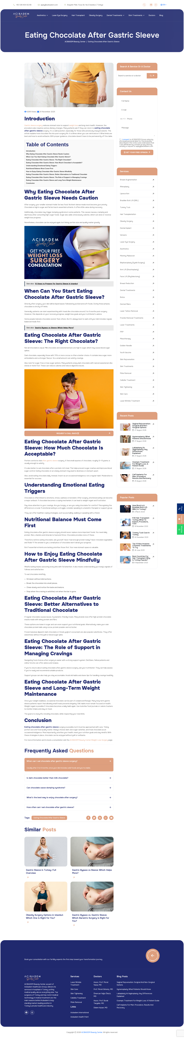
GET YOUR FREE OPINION (136, 152)
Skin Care (124, 394)
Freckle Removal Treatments (131, 318)
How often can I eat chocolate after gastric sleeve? (50, 807)
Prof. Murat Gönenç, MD (103, 989)
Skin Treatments (135, 15)
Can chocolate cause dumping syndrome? (46, 788)
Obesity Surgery (95, 15)
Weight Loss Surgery (99, 740)
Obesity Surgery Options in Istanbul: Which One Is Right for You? (44, 916)
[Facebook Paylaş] (88, 818)
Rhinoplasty (124, 187)
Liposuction (124, 193)
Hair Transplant (78, 15)
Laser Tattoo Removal (129, 311)
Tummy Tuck (125, 207)
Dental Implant (125, 228)
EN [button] (164, 5)
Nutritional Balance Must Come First (39, 168)
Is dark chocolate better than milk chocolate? (47, 778)
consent (126, 139)
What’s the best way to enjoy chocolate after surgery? (52, 797)
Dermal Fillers (125, 304)
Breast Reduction (127, 283)
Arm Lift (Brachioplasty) (129, 269)
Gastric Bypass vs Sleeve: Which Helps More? (92, 871)
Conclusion (30, 183)
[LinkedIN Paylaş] (100, 818)
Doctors (152, 15)
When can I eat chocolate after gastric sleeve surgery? (52, 761)
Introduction (30, 151)
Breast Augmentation (128, 180)
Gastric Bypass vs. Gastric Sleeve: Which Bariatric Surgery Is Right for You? (90, 918)
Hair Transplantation (128, 214)
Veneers (123, 235)
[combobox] (122, 119)
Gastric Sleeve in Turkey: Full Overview (41, 871)
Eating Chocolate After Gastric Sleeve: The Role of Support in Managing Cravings (56, 177)
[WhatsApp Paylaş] (106, 818)
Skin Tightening (126, 387)
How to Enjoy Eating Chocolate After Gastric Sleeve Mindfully (49, 171)
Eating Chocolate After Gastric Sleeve (49, 818)
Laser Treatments (127, 325)
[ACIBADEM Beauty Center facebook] (151, 4)
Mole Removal (125, 373)
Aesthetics (41, 15)
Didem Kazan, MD (100, 1008)
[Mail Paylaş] (111, 818)
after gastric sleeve (50, 461)
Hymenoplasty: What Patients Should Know (134, 989)
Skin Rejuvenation (127, 359)
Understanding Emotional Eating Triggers (41, 165)
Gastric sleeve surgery (33, 125)
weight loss (73, 125)
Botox (122, 297)
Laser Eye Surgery (59, 15)
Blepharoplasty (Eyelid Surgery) (132, 263)
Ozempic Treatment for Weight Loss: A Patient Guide (138, 1001)
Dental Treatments (114, 15)
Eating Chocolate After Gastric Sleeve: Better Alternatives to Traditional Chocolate (56, 174)
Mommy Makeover (127, 256)
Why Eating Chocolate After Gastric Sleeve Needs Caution (47, 154)
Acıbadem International (79, 1012)
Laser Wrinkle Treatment (130, 401)
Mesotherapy (125, 339)
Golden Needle (126, 345)
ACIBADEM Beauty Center (75, 42)
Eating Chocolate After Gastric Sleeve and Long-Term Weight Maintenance (53, 180)
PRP (122, 332)
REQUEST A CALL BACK (67, 433)
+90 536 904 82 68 (23, 5)
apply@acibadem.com (49, 5)
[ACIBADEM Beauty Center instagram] (155, 4)
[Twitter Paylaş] (94, 818)
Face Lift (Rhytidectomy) (130, 276)
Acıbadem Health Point (79, 1017)
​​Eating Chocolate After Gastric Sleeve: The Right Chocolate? (48, 160)
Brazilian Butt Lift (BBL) (129, 200)
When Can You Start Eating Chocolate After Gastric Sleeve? (48, 157)
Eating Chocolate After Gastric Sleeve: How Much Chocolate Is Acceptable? (54, 163)
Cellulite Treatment (127, 380)
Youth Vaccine (125, 352)
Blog (161, 15)
